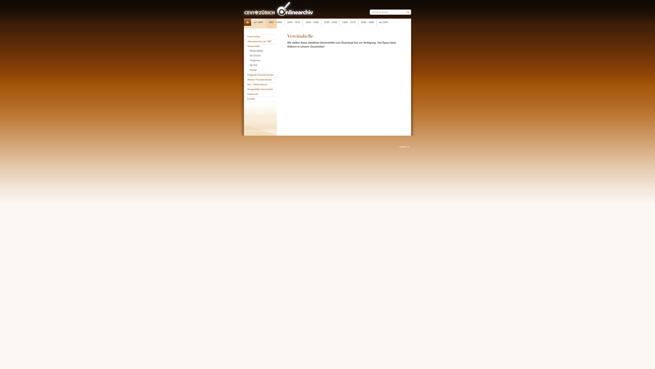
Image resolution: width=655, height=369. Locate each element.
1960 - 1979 (348, 22)
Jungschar (255, 60)
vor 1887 (258, 22)
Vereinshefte (253, 46)
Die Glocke (255, 55)
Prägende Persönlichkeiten (260, 75)
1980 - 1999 (367, 22)
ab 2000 (383, 22)
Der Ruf (253, 65)
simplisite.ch (404, 147)
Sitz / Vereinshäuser (257, 84)
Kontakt (251, 99)
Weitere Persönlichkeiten (259, 79)
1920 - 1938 (312, 22)
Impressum (252, 94)
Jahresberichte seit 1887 (259, 41)
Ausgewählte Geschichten (260, 89)
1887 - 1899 (275, 22)
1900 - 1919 (293, 22)
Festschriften (253, 36)
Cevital (253, 70)
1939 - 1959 (330, 22)
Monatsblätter (256, 51)
